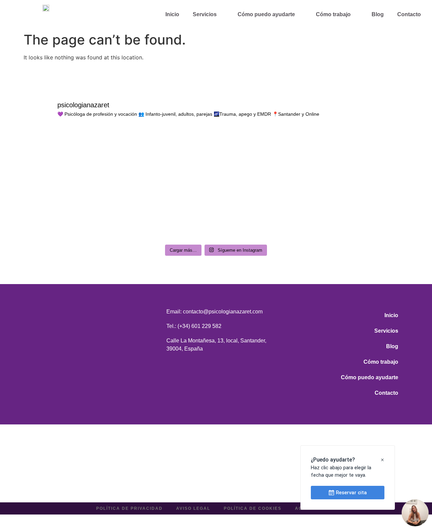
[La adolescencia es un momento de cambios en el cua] (362, 157)
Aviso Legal (193, 508)
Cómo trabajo (333, 14)
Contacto (409, 14)
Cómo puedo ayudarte (266, 14)
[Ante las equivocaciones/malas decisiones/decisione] (70, 212)
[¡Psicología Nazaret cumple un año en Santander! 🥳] (70, 157)
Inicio (172, 14)
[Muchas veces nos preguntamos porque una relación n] (265, 157)
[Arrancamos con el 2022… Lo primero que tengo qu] (265, 212)
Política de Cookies (252, 508)
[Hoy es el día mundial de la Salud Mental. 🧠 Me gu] (168, 157)
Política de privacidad (129, 508)
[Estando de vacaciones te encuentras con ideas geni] (362, 212)
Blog (378, 14)
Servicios (205, 14)
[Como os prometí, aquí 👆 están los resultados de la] (168, 212)
